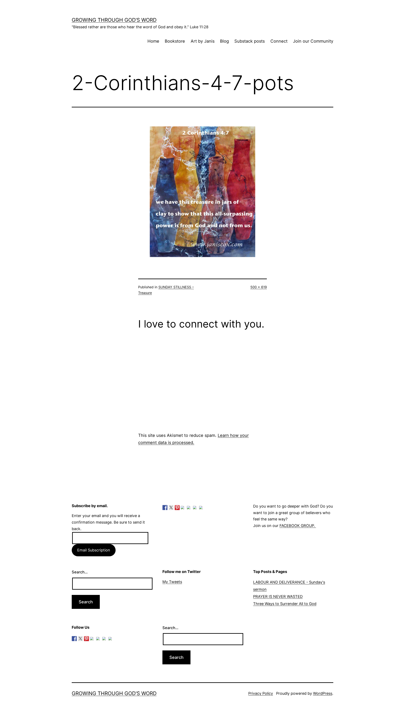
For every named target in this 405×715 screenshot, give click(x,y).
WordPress (322, 693)
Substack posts (249, 41)
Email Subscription (93, 550)
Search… (80, 572)
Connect (279, 41)
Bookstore (175, 41)
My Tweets (172, 582)
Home (153, 41)
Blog (224, 41)
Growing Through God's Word (114, 20)
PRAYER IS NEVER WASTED (278, 596)
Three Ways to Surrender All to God (284, 603)
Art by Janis (203, 41)
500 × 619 (258, 287)
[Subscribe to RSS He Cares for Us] (189, 508)
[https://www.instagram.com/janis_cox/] (201, 508)
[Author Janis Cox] (164, 507)
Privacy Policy (260, 693)
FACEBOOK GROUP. (297, 525)
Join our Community (313, 41)
